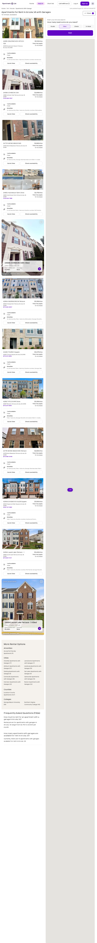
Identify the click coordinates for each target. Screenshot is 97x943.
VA (8, 8)
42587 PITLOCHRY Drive (11, 401)
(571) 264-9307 (7, 307)
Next (70, 33)
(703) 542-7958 (7, 198)
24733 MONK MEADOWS (12, 143)
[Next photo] (41, 28)
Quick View (11, 63)
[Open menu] (93, 4)
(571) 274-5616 (7, 356)
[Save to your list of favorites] (40, 21)
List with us (65, 4)
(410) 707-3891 (7, 507)
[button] (70, 490)
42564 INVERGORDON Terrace (14, 301)
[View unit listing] (39, 268)
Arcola (12, 8)
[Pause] (41, 221)
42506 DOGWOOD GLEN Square (15, 501)
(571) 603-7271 (7, 558)
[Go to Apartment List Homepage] (9, 3)
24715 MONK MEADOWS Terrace (14, 451)
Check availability (31, 63)
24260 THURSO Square (11, 352)
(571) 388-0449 (7, 456)
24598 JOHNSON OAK (11, 92)
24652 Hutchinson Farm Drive (13, 192)
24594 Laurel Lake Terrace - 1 (13, 552)
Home (3, 8)
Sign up (85, 3)
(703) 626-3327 (7, 98)
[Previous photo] (3, 28)
